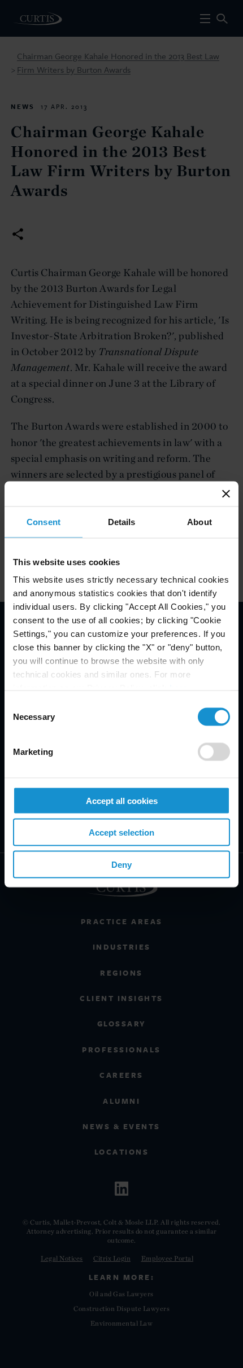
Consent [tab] (43, 521)
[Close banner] (226, 493)
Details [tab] (122, 521)
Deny (121, 864)
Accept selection (121, 832)
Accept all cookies (122, 800)
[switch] (214, 751)
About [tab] (199, 521)
